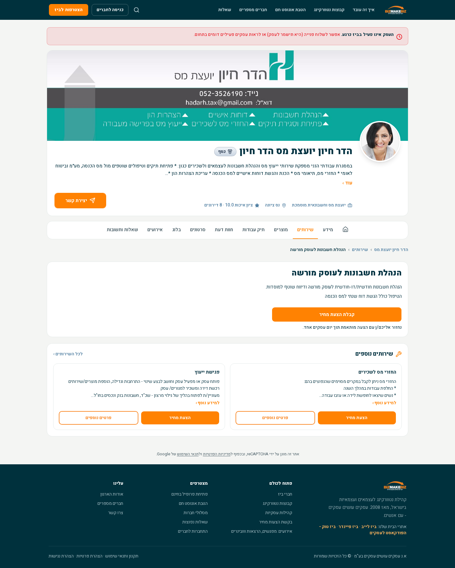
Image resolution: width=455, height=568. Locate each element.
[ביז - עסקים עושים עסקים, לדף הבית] (395, 10)
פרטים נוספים (275, 417)
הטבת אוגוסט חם (290, 10)
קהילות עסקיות (278, 512)
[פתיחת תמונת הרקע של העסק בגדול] (227, 95)
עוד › (347, 183)
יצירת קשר (76, 200)
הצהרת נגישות (61, 556)
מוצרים (281, 229)
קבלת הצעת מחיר (336, 314)
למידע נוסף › (384, 403)
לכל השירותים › (68, 354)
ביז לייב (369, 526)
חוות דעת (224, 229)
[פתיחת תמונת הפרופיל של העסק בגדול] (380, 141)
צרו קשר (115, 512)
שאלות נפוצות (195, 522)
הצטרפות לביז (68, 10)
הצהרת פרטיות (89, 556)
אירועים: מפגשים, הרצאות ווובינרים (261, 531)
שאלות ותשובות (122, 229)
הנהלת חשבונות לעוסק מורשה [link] (318, 250)
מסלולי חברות (196, 512)
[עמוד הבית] (345, 230)
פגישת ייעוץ (207, 372)
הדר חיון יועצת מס (391, 250)
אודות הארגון (111, 494)
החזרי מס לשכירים (377, 372)
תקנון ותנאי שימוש (121, 556)
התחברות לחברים (193, 531)
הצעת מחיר (356, 417)
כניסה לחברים (110, 10)
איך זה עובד (364, 10)
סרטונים (198, 229)
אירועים (155, 229)
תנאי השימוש (188, 454)
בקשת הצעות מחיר (275, 522)
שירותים (305, 229)
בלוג (176, 229)
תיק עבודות (253, 229)
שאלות (224, 10)
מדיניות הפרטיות (217, 454)
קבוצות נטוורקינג (329, 10)
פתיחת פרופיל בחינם (189, 494)
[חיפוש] (136, 10)
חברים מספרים (253, 10)
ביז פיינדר (348, 526)
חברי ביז (285, 494)
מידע (328, 229)
